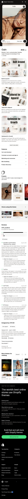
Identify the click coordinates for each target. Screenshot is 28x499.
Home (3, 459)
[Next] (25, 207)
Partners (16, 470)
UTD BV (4, 55)
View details (4, 338)
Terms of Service (5, 485)
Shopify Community (6, 472)
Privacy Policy (5, 488)
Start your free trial (14, 436)
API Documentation (6, 470)
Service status (17, 475)
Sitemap (3, 495)
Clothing (3, 452)
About (15, 467)
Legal (15, 472)
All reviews (4, 239)
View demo (19, 41)
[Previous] (22, 207)
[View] (7, 214)
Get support (5, 326)
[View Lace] (18, 191)
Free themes (17, 454)
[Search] (22, 2)
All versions (10, 338)
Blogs (3, 475)
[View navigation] (25, 2)
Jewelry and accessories (7, 457)
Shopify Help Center (6, 467)
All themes (12, 326)
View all (17, 354)
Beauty (3, 454)
